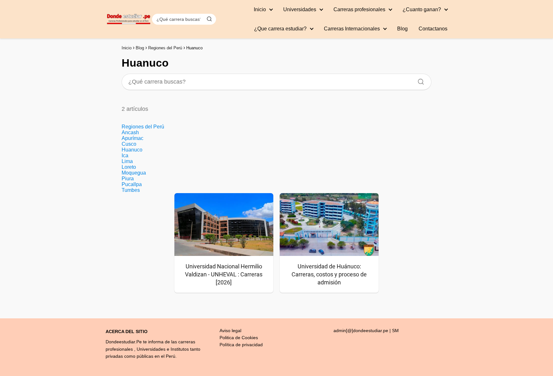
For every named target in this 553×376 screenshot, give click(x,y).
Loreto (129, 167)
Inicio (260, 9)
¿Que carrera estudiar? (280, 28)
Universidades (299, 9)
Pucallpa (132, 184)
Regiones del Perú (143, 126)
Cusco (129, 144)
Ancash (130, 132)
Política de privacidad (241, 344)
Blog (402, 28)
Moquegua (134, 173)
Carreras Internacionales (352, 28)
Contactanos (433, 28)
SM (395, 330)
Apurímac (132, 138)
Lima (127, 161)
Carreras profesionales (359, 9)
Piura (128, 178)
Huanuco (132, 149)
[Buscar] (209, 19)
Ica (125, 155)
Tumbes (131, 190)
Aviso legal (230, 330)
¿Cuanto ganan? (422, 9)
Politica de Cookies (239, 337)
